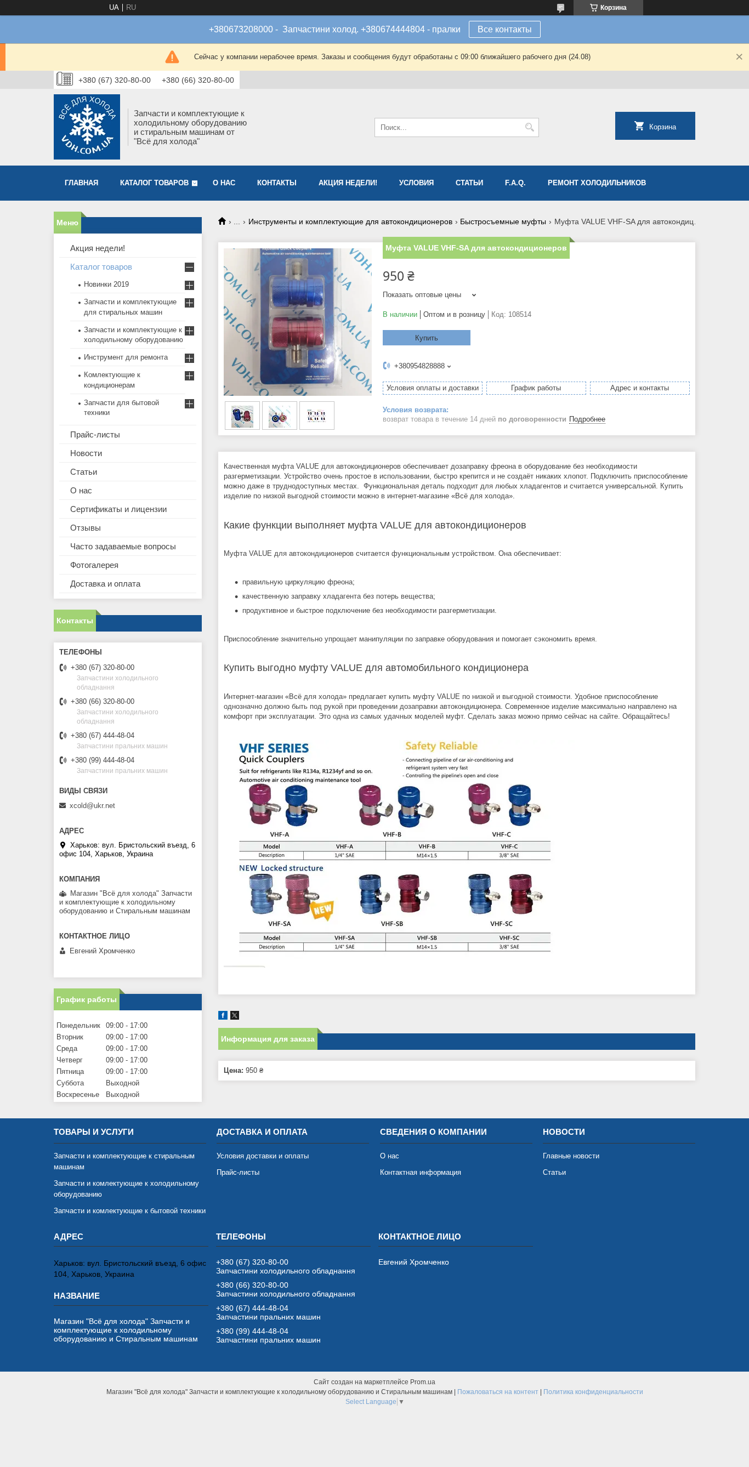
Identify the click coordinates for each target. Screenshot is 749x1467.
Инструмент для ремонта (126, 357)
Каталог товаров (154, 183)
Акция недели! (348, 183)
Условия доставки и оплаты (263, 1156)
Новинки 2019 (106, 284)
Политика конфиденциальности (593, 1392)
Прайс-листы (95, 434)
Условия (416, 183)
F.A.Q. (515, 183)
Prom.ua (422, 1382)
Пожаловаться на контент (497, 1392)
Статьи (469, 183)
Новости (86, 453)
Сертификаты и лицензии (118, 509)
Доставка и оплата (105, 583)
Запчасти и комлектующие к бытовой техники (130, 1211)
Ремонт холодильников (597, 183)
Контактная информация (420, 1172)
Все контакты (505, 29)
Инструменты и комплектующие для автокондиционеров (350, 221)
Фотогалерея (94, 565)
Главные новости (571, 1156)
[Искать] (529, 127)
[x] (234, 1017)
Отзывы (85, 527)
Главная (81, 183)
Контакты (277, 183)
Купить (426, 338)
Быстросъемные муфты (503, 221)
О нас (224, 183)
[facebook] (223, 1017)
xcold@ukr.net (92, 805)
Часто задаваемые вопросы (123, 546)
